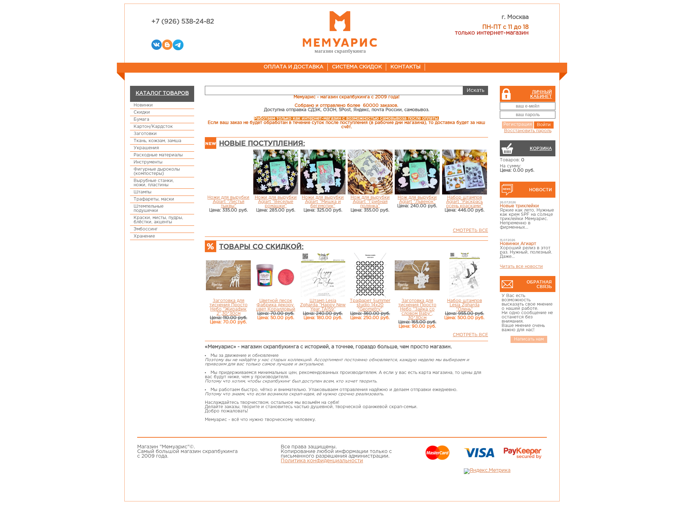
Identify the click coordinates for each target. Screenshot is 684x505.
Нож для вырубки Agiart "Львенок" (417, 200)
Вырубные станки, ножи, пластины (154, 183)
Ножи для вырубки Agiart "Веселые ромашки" (276, 202)
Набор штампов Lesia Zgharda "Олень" (464, 305)
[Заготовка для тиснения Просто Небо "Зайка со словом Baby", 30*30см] (417, 275)
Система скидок (357, 67)
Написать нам (529, 339)
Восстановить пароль (527, 131)
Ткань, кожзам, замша (157, 141)
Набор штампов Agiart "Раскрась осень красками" (464, 202)
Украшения (146, 148)
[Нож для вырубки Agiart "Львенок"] (417, 173)
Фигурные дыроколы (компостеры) (157, 171)
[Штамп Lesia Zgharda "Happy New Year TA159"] (323, 276)
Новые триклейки (519, 206)
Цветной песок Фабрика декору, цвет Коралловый (275, 305)
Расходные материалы (158, 155)
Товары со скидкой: (261, 246)
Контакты (405, 67)
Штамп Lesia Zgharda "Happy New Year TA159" (323, 305)
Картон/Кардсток (153, 127)
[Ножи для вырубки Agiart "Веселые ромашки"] (276, 173)
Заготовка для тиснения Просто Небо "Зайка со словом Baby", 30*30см (417, 309)
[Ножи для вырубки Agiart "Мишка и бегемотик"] (323, 173)
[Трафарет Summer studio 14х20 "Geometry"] (370, 276)
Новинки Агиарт (518, 244)
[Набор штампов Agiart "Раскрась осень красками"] (464, 173)
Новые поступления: (262, 143)
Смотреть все (470, 231)
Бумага (141, 119)
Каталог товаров (162, 93)
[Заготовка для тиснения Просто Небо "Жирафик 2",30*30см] (228, 275)
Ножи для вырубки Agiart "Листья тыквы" (228, 202)
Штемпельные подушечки (149, 208)
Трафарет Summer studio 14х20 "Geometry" (370, 305)
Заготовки (145, 134)
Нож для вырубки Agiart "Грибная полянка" (370, 202)
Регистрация (517, 124)
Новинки (143, 105)
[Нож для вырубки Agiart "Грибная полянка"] (370, 173)
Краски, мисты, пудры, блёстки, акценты (158, 220)
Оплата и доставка (293, 67)
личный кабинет (541, 94)
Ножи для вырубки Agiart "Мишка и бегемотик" (323, 202)
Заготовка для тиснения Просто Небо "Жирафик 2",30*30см (228, 307)
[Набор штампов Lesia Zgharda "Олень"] (464, 276)
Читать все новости (521, 267)
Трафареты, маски (154, 199)
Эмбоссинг (146, 229)
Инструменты (148, 162)
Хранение (144, 236)
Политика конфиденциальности (322, 461)
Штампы (142, 192)
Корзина (541, 148)
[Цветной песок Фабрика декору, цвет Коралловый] (276, 275)
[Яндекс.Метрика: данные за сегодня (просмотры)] (487, 471)
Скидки (142, 112)
